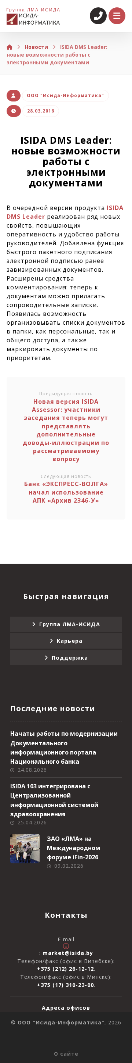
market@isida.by (68, 952)
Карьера (69, 640)
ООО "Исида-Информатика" (65, 95)
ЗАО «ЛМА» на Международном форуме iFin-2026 (73, 848)
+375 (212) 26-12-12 (65, 968)
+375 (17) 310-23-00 (65, 984)
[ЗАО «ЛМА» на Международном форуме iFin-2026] (25, 848)
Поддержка (70, 657)
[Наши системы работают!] (33, 19)
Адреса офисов (66, 1007)
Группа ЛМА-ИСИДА (69, 624)
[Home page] (9, 46)
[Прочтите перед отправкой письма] (66, 946)
